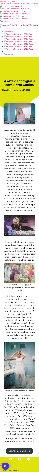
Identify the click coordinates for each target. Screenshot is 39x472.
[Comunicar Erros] (1, 27)
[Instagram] (19, 459)
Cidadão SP (4, 4)
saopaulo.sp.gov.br (7, 1)
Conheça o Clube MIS (19, 451)
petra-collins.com (26, 441)
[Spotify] (28, 459)
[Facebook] (10, 459)
